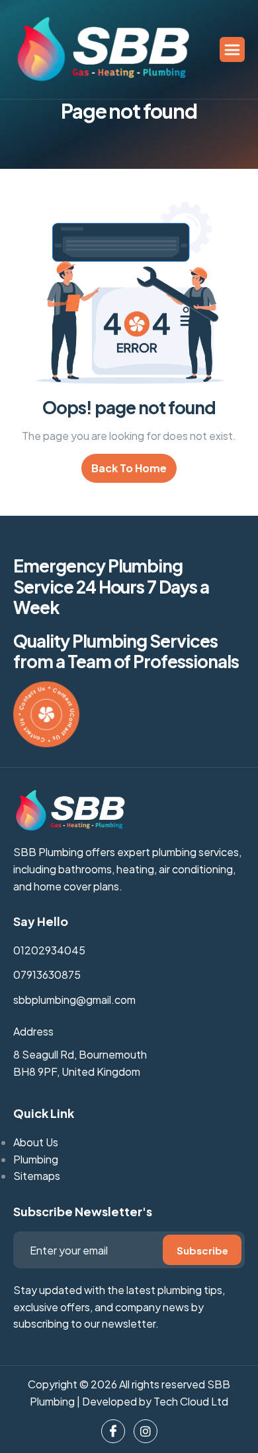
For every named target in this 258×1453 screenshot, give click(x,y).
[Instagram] (145, 1431)
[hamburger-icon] (232, 49)
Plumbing (35, 1159)
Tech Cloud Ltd (190, 1401)
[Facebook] (113, 1431)
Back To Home (129, 468)
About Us (35, 1142)
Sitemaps (36, 1176)
